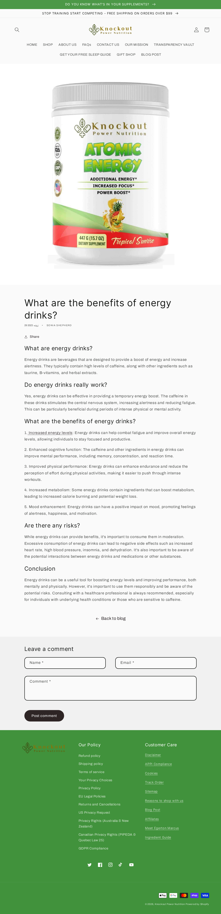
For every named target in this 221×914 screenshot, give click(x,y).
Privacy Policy (90, 788)
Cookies (151, 773)
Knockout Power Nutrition (170, 904)
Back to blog (113, 618)
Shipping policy (91, 764)
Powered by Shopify (197, 904)
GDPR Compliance (93, 848)
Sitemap (151, 791)
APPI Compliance (158, 764)
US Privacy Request (94, 812)
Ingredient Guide (158, 837)
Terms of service (91, 772)
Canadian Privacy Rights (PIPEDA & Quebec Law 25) (107, 837)
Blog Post (152, 809)
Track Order (154, 782)
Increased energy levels (50, 433)
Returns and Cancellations (100, 804)
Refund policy (90, 756)
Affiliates (152, 819)
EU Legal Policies (92, 796)
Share (34, 336)
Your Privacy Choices (95, 780)
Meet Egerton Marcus (162, 828)
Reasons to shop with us (164, 800)
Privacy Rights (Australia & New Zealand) (104, 823)
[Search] (17, 30)
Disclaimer (153, 755)
